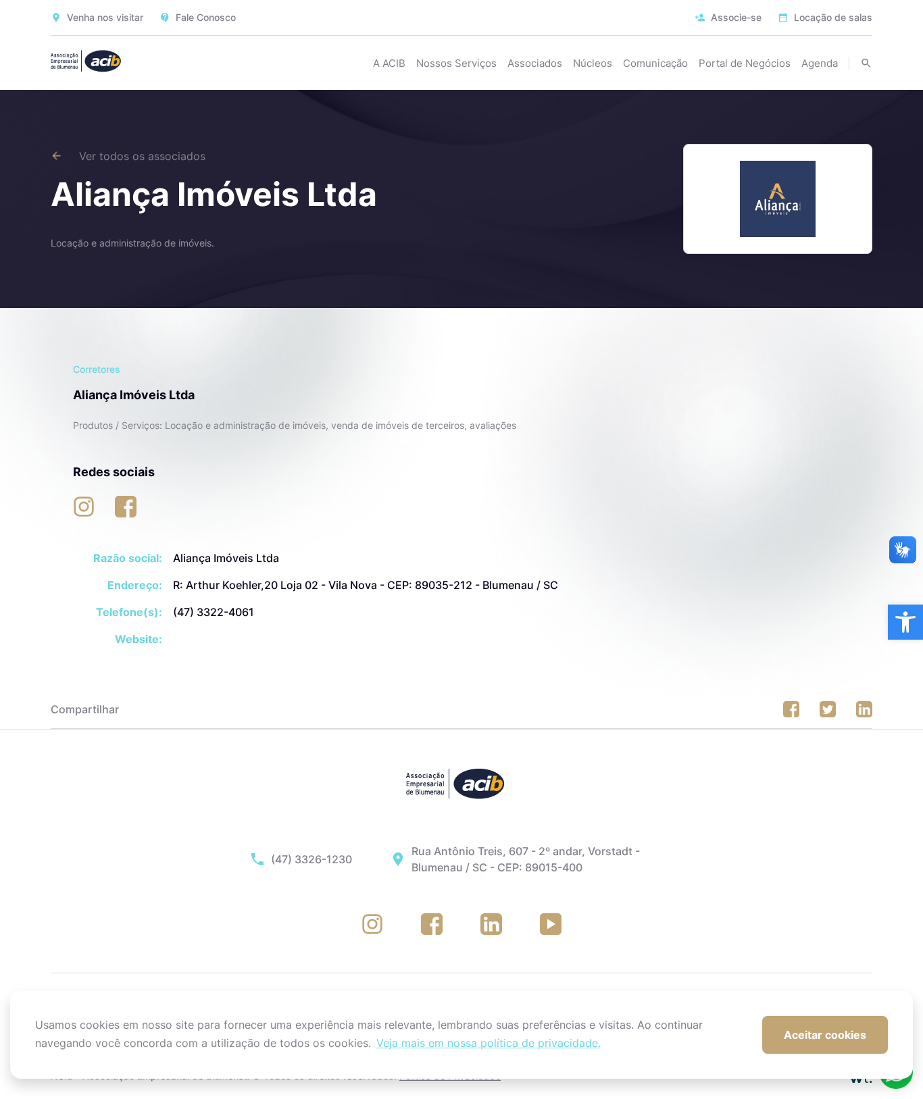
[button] (905, 622)
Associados (534, 63)
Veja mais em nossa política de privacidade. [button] (488, 1043)
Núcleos (592, 63)
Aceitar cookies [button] (825, 1035)
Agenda (819, 63)
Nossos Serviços (456, 63)
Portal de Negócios (745, 63)
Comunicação (655, 63)
